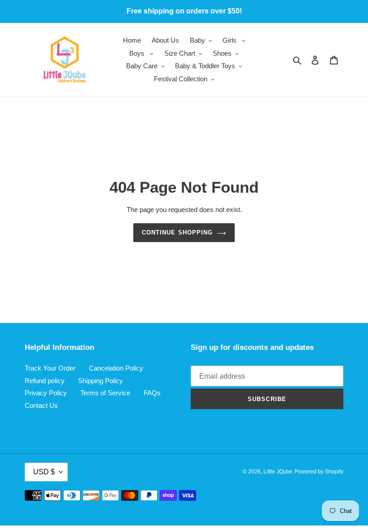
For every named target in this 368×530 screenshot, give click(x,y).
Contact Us (41, 405)
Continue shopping (177, 232)
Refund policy (45, 380)
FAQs (152, 393)
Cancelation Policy (116, 368)
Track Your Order (50, 368)
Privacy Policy (46, 393)
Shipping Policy (100, 380)
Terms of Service (105, 393)
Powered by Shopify (318, 471)
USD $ (44, 472)
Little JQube (278, 471)
